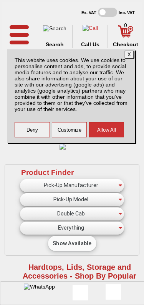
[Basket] (125, 36)
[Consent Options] (113, 292)
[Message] (80, 292)
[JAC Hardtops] (72, 144)
